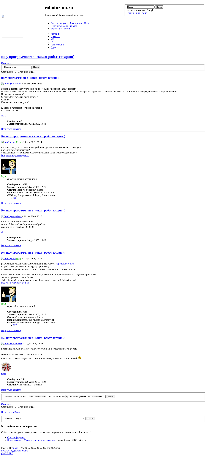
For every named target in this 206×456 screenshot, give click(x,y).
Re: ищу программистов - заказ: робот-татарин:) (33, 136)
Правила (55, 36)
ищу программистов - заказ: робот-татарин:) (37, 57)
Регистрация (57, 44)
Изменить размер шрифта (64, 26)
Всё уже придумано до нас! (15, 155)
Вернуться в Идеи (10, 412)
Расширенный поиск (137, 13)
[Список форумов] (12, 36)
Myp (18, 142)
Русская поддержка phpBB (15, 450)
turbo (19, 343)
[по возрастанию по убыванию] (101, 396)
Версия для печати (60, 28)
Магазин (55, 33)
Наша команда (14, 440)
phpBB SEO (7, 453)
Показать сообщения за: (16, 396)
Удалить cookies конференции (39, 440)
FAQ (53, 42)
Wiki (53, 39)
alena (19, 83)
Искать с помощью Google (140, 10)
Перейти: (8, 418)
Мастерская (76, 23)
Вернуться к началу (11, 129)
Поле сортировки (56, 396)
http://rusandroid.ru (65, 263)
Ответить (6, 63)
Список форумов (59, 23)
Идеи (86, 23)
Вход (53, 47)
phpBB (16, 448)
